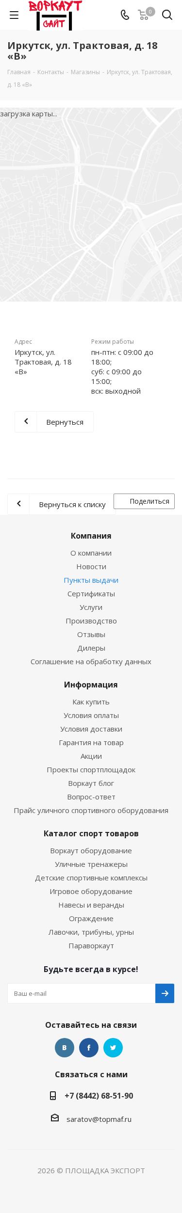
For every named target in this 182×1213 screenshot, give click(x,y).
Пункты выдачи (91, 580)
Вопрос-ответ (91, 796)
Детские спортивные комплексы (91, 877)
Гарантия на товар (91, 742)
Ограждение (91, 918)
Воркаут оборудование (91, 850)
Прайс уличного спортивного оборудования (91, 810)
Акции (91, 756)
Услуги (91, 607)
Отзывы (91, 634)
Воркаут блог (91, 783)
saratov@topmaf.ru (99, 1119)
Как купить (91, 701)
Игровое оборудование (91, 891)
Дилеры (91, 648)
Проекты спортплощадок (91, 769)
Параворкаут (91, 945)
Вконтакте (64, 1047)
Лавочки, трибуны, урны (91, 932)
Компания (91, 535)
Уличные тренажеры (91, 864)
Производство (91, 620)
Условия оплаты (91, 715)
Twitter (113, 1047)
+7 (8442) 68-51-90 (99, 1095)
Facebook (89, 1047)
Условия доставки (91, 729)
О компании (91, 553)
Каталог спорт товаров (91, 833)
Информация (91, 684)
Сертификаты (91, 593)
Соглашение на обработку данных (91, 661)
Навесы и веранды (91, 905)
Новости (91, 566)
